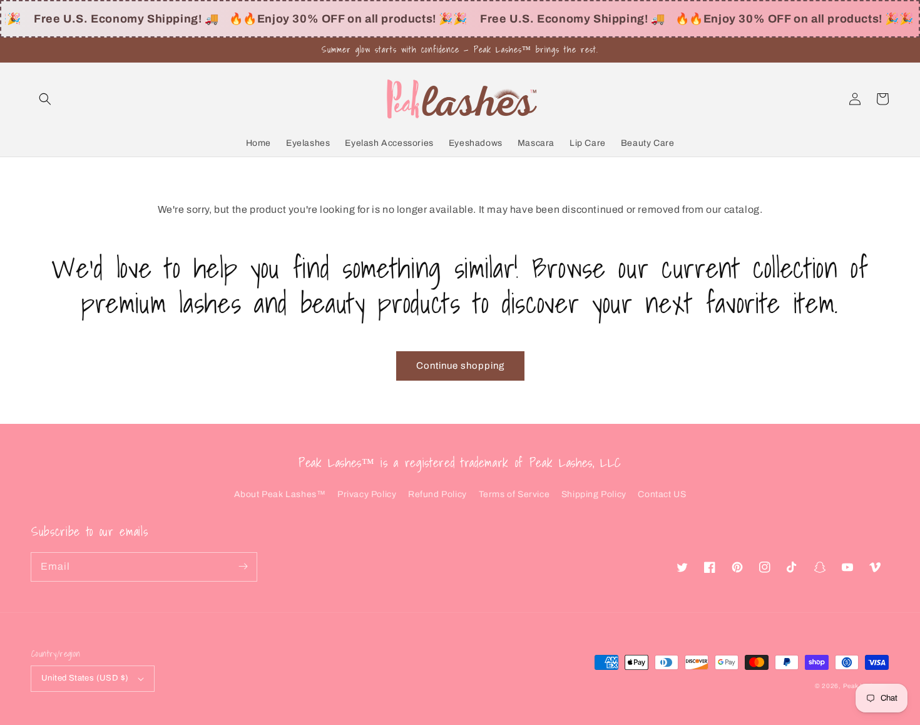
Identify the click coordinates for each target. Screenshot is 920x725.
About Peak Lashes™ (280, 494)
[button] (45, 99)
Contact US (662, 494)
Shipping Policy (593, 494)
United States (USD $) (84, 678)
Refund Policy (437, 494)
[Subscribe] (243, 566)
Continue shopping (460, 366)
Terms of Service (514, 494)
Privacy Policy (366, 494)
